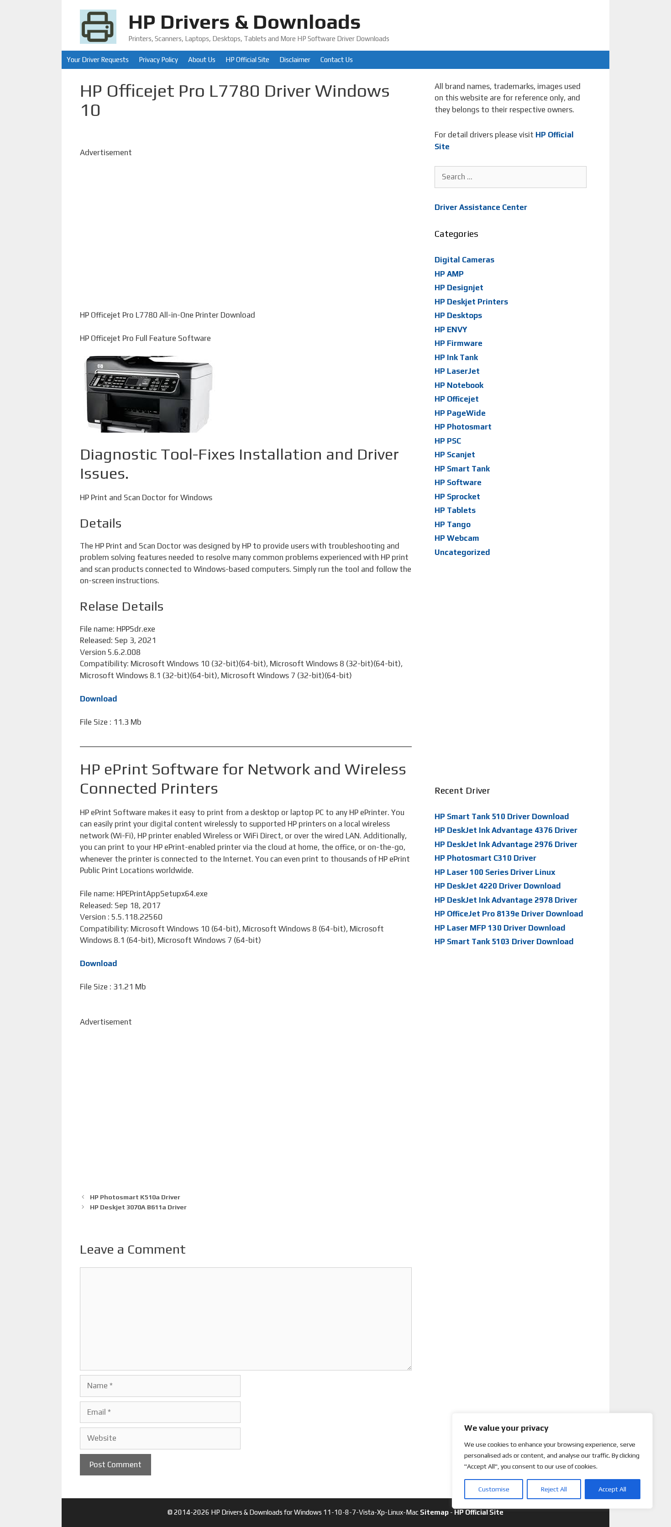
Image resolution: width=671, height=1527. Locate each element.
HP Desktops (458, 315)
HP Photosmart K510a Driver (135, 1197)
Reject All (554, 1489)
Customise (493, 1489)
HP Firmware (458, 343)
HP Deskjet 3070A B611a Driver (138, 1207)
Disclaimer (294, 59)
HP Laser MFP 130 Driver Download (500, 927)
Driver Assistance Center (481, 207)
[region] (552, 1461)
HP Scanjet (455, 454)
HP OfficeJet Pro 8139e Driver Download (509, 913)
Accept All (612, 1489)
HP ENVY (451, 329)
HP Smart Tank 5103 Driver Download (504, 941)
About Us (201, 59)
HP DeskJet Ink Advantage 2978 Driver (506, 900)
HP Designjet (459, 287)
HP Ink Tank (456, 357)
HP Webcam (457, 538)
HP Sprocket (457, 496)
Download (98, 698)
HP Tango (453, 524)
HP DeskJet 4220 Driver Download (498, 885)
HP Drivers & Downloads (244, 21)
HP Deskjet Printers (471, 301)
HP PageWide (460, 413)
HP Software (458, 482)
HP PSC (448, 440)
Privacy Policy (158, 59)
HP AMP (449, 273)
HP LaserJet (457, 371)
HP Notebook (459, 385)
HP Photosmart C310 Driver (485, 858)
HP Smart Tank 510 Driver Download (502, 816)
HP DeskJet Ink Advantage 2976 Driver (506, 844)
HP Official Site (247, 59)
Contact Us (336, 59)
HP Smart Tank (462, 468)
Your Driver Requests (98, 59)
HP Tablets (455, 510)
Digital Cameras (464, 259)
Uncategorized (462, 552)
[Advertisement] (246, 222)
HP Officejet (457, 398)
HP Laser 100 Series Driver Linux (495, 872)
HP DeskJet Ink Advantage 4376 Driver (506, 830)
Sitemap (434, 1512)
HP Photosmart (463, 426)
